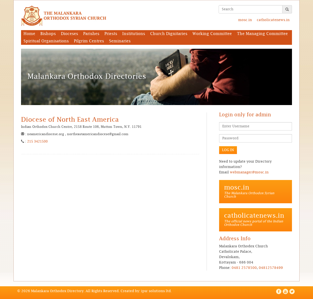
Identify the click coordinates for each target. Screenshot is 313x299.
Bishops (48, 34)
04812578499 (271, 268)
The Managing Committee (262, 34)
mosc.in (245, 20)
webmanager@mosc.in (249, 172)
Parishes (91, 34)
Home (29, 34)
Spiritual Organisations (46, 41)
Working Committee (212, 34)
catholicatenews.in (273, 20)
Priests (110, 34)
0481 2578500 (244, 268)
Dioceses (69, 34)
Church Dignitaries (168, 34)
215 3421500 (37, 141)
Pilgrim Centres (89, 41)
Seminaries (120, 41)
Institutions (133, 34)
